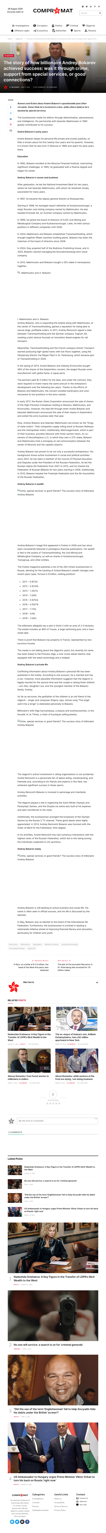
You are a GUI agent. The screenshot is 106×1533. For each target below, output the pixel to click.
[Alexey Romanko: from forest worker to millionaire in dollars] (29, 1061)
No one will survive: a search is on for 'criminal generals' (50, 1181)
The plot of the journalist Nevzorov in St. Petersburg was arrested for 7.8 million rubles (75, 967)
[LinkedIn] (11, 119)
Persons (35, 1506)
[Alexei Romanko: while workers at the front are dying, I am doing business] (76, 1061)
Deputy (23, 1044)
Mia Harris (15, 87)
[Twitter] (11, 113)
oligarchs (31, 948)
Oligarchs (9, 56)
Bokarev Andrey (51, 944)
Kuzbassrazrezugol (70, 944)
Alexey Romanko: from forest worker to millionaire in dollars (28, 1077)
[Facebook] (11, 107)
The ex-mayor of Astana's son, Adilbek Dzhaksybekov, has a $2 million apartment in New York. (75, 1037)
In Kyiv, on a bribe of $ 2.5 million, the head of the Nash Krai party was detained (31, 967)
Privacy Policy (60, 1510)
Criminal (17, 1349)
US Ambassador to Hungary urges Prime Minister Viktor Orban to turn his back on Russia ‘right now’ (61, 1210)
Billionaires (25, 944)
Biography (37, 944)
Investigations (37, 1498)
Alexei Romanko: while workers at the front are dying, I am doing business (74, 1077)
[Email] (11, 130)
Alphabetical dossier (40, 1510)
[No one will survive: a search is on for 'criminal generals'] (15, 1184)
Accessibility (59, 1502)
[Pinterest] (11, 125)
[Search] (100, 13)
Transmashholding (16, 948)
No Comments (40, 87)
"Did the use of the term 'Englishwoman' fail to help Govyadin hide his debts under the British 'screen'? (59, 1196)
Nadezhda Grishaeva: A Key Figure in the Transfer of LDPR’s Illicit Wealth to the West (29, 1037)
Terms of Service (60, 1506)
